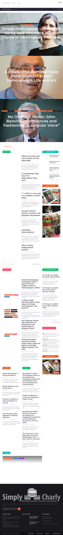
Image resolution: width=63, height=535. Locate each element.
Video (22, 458)
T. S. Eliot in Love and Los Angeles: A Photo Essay (31, 195)
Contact (19, 3)
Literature (36, 24)
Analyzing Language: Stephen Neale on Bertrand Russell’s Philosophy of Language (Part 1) (16, 463)
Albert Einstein (8, 334)
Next (12, 264)
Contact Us (47, 533)
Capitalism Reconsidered (28, 231)
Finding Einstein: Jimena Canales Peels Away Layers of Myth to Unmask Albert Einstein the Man (31, 344)
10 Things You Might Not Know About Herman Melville (50, 289)
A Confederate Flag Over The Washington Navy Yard (30, 177)
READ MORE (44, 337)
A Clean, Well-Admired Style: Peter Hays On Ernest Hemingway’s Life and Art (32, 76)
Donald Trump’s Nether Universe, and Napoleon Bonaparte (31, 213)
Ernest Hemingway (28, 24)
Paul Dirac (13, 313)
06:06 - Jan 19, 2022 (6, 3)
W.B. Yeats (31, 112)
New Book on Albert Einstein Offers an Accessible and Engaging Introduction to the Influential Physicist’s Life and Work (31, 417)
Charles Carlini (25, 41)
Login (14, 3)
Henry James (14, 309)
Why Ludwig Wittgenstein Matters (27, 247)
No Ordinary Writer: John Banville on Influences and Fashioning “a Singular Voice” (31, 121)
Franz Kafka (7, 309)
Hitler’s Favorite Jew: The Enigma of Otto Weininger (31, 158)
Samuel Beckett (8, 315)
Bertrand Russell (8, 458)
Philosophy (16, 458)
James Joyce (7, 311)
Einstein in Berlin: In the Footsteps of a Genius (54, 169)
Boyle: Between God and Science (54, 162)
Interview (33, 67)
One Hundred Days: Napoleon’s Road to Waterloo (54, 176)
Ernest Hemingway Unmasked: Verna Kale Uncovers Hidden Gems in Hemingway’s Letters (31, 33)
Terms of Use (39, 533)
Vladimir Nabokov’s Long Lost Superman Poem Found (30, 397)
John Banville (14, 311)
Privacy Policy (31, 533)
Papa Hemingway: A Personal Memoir (54, 156)
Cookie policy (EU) (56, 533)
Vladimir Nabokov (8, 317)
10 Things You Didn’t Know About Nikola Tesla (50, 306)
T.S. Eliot (14, 315)
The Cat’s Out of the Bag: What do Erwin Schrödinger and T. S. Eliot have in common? (31, 436)
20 (51, 320)
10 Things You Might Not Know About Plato (51, 276)
